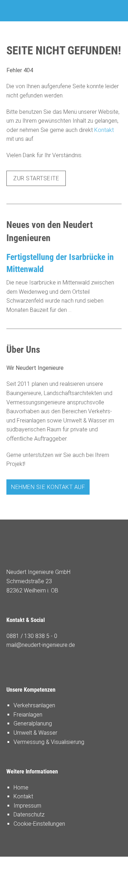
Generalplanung (33, 723)
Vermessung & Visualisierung (49, 742)
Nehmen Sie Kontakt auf (48, 487)
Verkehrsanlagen (34, 705)
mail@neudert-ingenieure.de (40, 645)
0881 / (15, 636)
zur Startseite (36, 178)
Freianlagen (28, 714)
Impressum (27, 805)
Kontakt (104, 130)
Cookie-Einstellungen (39, 823)
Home (21, 787)
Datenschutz (29, 814)
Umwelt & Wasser (35, 732)
